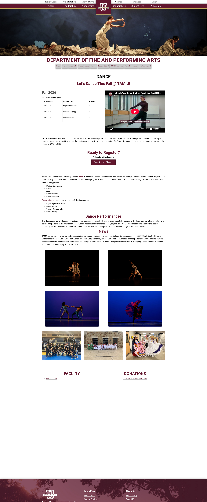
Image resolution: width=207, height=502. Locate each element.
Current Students (69, 2)
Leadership (70, 6)
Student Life (137, 6)
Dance (80, 66)
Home (58, 66)
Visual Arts (73, 66)
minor (81, 177)
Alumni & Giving (88, 2)
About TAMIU (89, 495)
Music (87, 66)
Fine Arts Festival (145, 66)
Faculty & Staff (103, 66)
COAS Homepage (117, 66)
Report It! (130, 499)
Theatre (93, 66)
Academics (88, 6)
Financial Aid (119, 6)
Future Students (51, 2)
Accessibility (131, 495)
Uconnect (118, 2)
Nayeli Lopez (51, 378)
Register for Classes (103, 162)
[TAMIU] (103, 14)
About (51, 6)
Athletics (156, 6)
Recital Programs (131, 66)
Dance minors (48, 200)
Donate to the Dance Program (135, 378)
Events (65, 66)
